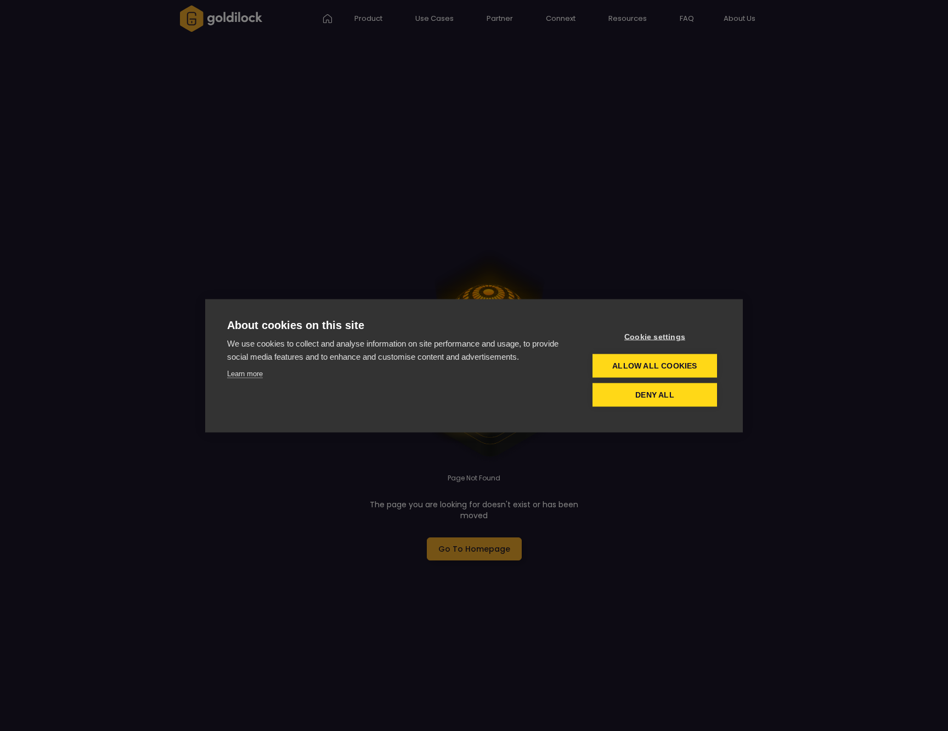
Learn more (245, 373)
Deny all (654, 394)
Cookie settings (654, 336)
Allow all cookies (654, 365)
